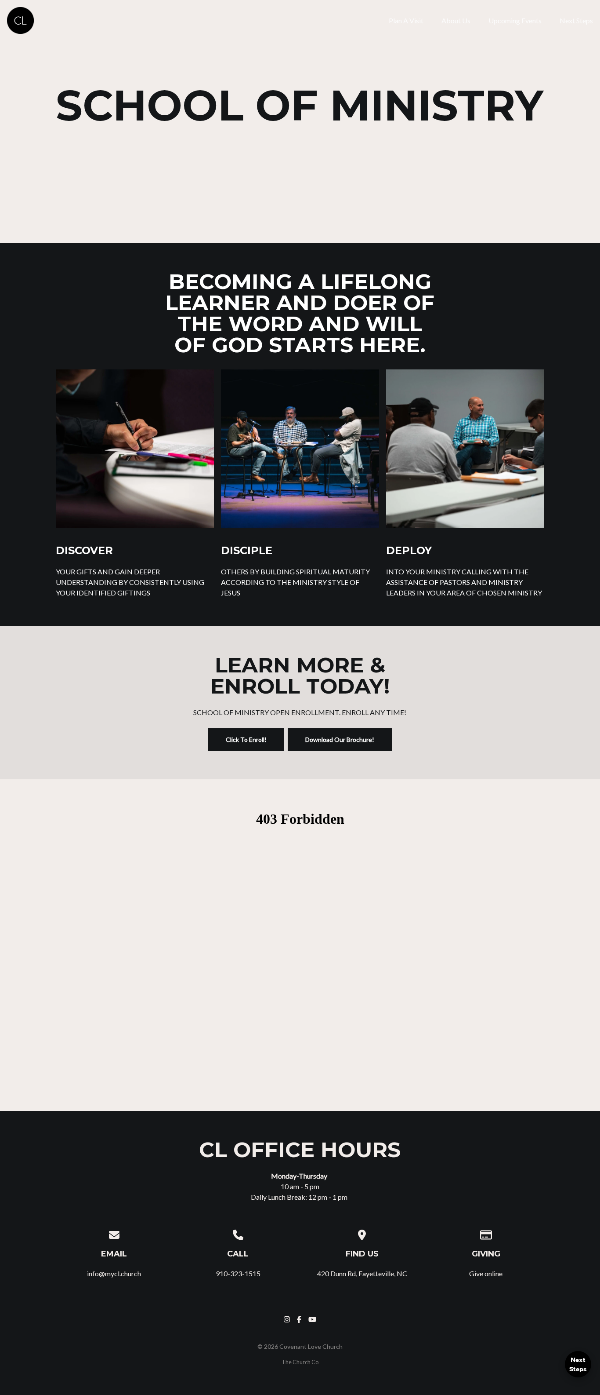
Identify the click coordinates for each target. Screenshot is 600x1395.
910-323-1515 (238, 1273)
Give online (485, 1273)
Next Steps (578, 1364)
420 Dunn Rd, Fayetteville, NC (362, 1273)
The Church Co (300, 1362)
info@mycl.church (114, 1273)
